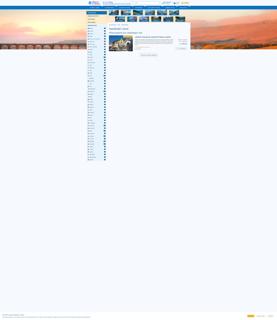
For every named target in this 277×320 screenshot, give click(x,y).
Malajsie (97, 94)
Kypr (97, 83)
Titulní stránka (92, 13)
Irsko (97, 70)
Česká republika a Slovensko (143, 47)
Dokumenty (183, 7)
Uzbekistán (97, 154)
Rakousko (97, 125)
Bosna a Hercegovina (97, 39)
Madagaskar (97, 89)
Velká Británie (97, 157)
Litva (97, 86)
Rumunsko (97, 128)
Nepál (97, 110)
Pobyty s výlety (94, 7)
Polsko (97, 120)
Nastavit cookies (261, 316)
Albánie (97, 28)
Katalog (186, 3)
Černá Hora (97, 44)
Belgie (97, 36)
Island (97, 73)
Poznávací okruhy (124, 7)
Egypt (97, 52)
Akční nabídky (91, 22)
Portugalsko (97, 123)
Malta (97, 96)
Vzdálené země (169, 7)
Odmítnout (270, 316)
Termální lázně (109, 7)
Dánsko (97, 49)
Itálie (97, 75)
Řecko (97, 131)
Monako (97, 102)
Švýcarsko (97, 144)
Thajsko (97, 146)
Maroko (97, 99)
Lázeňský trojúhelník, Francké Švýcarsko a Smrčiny (153, 37)
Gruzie (97, 60)
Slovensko (97, 133)
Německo (97, 107)
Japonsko (97, 78)
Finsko (97, 54)
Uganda (97, 152)
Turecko (97, 149)
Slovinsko (97, 136)
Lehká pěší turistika (154, 7)
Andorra (97, 31)
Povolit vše (250, 316)
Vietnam (97, 159)
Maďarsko (97, 91)
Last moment (91, 19)
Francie (97, 57)
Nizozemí (97, 112)
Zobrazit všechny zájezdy (148, 55)
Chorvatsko (97, 62)
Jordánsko (97, 81)
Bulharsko (97, 41)
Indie (97, 65)
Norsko (97, 115)
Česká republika (97, 46)
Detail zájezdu (182, 48)
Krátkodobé (138, 7)
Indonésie (97, 68)
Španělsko (97, 141)
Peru (97, 117)
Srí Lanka (97, 138)
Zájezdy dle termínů (93, 16)
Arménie (97, 33)
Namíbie (97, 104)
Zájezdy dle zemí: (92, 25)
